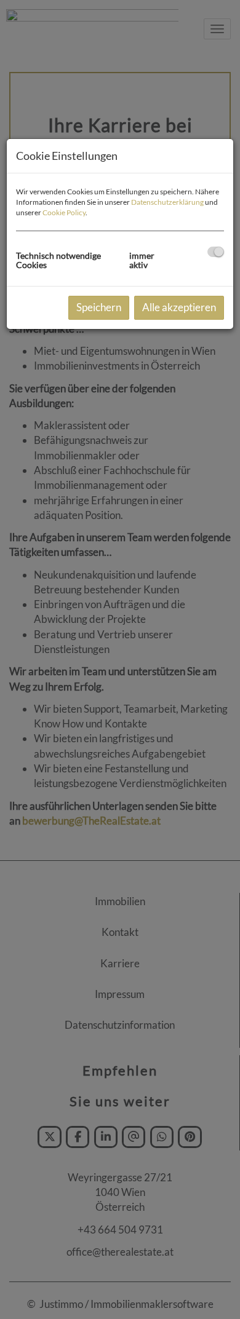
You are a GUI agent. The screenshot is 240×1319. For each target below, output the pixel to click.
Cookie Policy (64, 212)
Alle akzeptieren (179, 307)
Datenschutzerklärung (167, 202)
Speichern (98, 307)
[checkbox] (215, 252)
